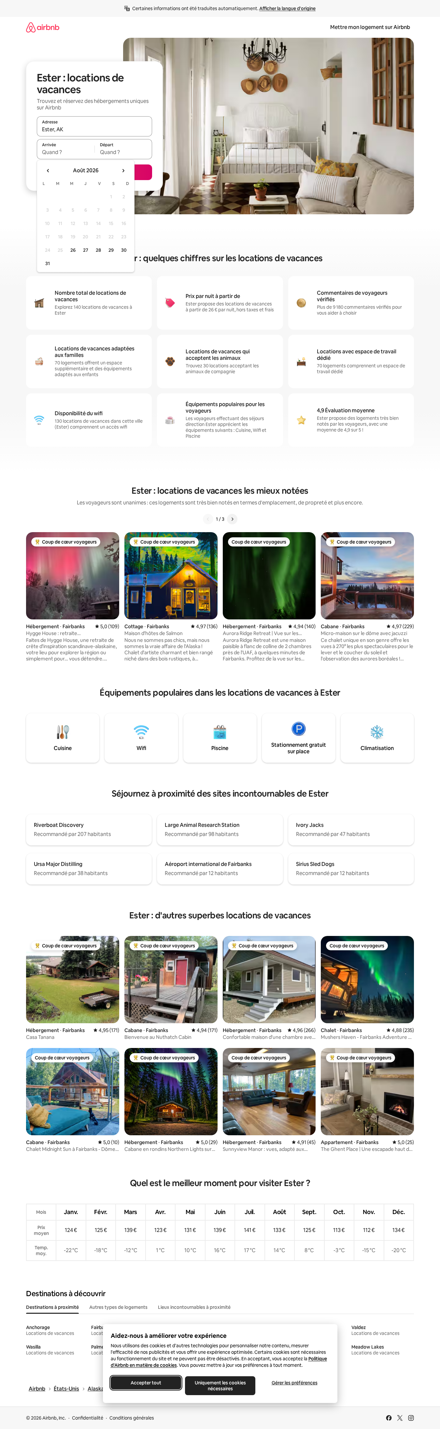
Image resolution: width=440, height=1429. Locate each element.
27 (85, 250)
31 (47, 263)
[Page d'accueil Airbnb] (42, 27)
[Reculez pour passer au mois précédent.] (48, 171)
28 (98, 250)
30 (124, 250)
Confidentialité (87, 1418)
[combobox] (94, 129)
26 (73, 250)
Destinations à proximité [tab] (52, 1307)
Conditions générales (131, 1418)
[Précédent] (208, 519)
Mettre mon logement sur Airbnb (370, 27)
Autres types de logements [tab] (118, 1307)
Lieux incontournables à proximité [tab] (194, 1307)
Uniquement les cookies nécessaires (220, 1386)
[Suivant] (232, 519)
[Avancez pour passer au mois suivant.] (123, 171)
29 (111, 250)
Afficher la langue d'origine (287, 8)
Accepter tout (146, 1383)
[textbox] (65, 152)
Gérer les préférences (294, 1383)
